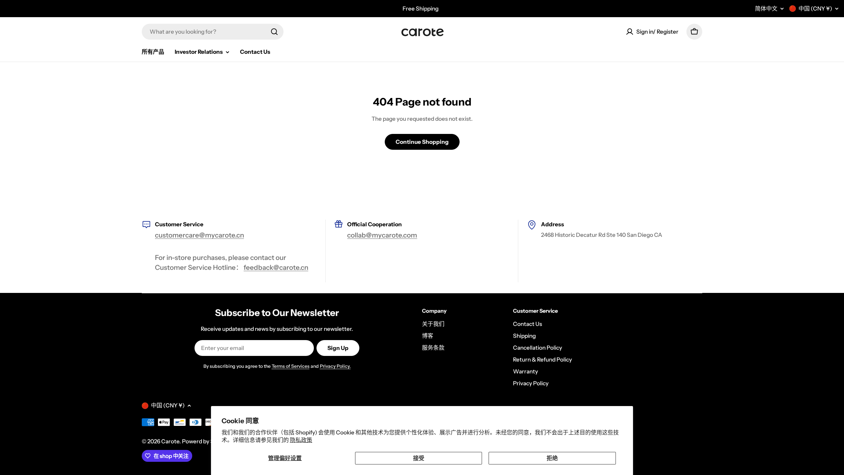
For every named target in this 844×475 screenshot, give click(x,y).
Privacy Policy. (335, 366)
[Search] (274, 32)
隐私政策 (301, 440)
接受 (418, 458)
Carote (170, 441)
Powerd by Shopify (206, 441)
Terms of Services (291, 366)
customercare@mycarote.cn (199, 235)
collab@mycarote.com (382, 235)
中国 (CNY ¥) (815, 8)
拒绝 (552, 458)
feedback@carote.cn (276, 267)
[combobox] (213, 32)
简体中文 (766, 9)
